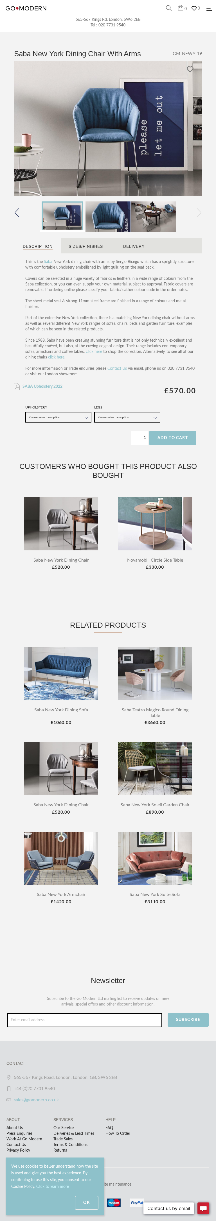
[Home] (26, 14)
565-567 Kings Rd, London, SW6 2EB (108, 20)
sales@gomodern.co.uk (36, 1100)
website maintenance (113, 1184)
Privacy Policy (18, 1150)
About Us (14, 1128)
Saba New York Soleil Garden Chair (155, 805)
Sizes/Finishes (86, 246)
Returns (60, 1150)
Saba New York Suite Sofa (155, 894)
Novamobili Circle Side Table (155, 560)
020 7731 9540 (111, 25)
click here (94, 352)
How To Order (117, 1134)
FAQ (109, 1128)
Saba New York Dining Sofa (61, 710)
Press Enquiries (19, 1134)
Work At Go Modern (24, 1139)
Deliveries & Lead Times (73, 1134)
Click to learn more (52, 1187)
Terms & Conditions (70, 1145)
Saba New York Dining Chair (61, 560)
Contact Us (117, 369)
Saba (48, 262)
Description (38, 246)
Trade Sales (63, 1139)
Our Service (63, 1128)
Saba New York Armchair (61, 894)
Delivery (134, 246)
